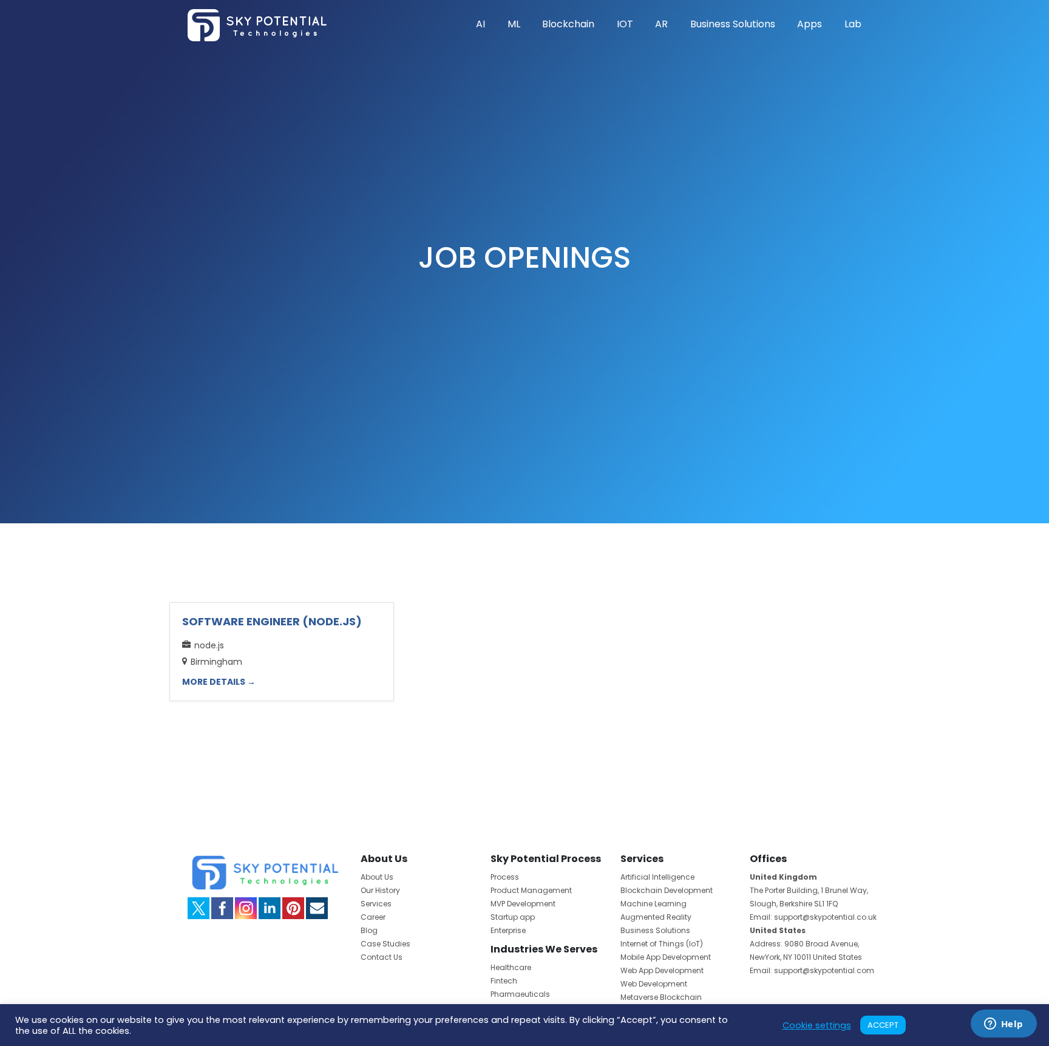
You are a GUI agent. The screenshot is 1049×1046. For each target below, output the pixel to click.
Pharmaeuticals (520, 994)
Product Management (531, 890)
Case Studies (385, 944)
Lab (852, 24)
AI (480, 24)
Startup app (513, 917)
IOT (625, 24)
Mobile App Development (665, 957)
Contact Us (381, 957)
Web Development (653, 984)
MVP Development (523, 903)
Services (376, 903)
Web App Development (662, 970)
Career (373, 917)
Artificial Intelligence (657, 877)
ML (514, 24)
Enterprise (508, 930)
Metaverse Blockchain (661, 997)
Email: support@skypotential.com (812, 970)
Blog (369, 930)
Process (505, 877)
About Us (377, 877)
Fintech (504, 981)
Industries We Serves (544, 949)
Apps (809, 24)
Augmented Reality (655, 917)
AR (661, 24)
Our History (380, 890)
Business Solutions (732, 24)
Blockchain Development (666, 890)
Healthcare (511, 967)
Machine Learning (653, 903)
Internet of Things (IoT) (661, 944)
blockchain (568, 24)
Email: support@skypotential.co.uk (813, 917)
